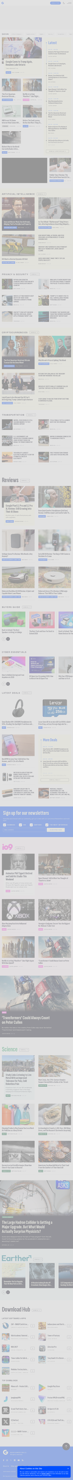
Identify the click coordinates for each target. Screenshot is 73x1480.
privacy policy (46, 1473)
